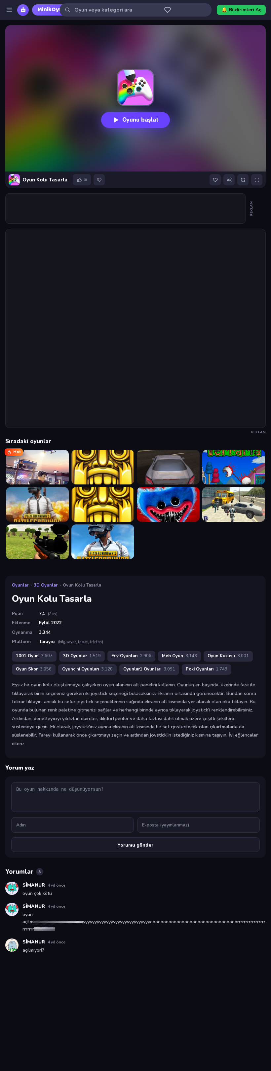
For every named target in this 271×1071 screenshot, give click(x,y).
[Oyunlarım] (168, 10)
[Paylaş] (229, 179)
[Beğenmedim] (99, 179)
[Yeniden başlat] (243, 179)
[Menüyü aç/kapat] (9, 10)
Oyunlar (20, 585)
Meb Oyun (179, 656)
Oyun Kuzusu (228, 656)
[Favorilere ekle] (215, 179)
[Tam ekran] (256, 179)
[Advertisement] (126, 208)
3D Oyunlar (46, 585)
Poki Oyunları (206, 669)
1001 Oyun (34, 656)
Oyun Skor (34, 669)
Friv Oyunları (131, 656)
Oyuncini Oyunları (87, 669)
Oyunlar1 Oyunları (149, 669)
